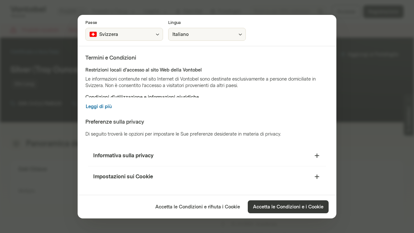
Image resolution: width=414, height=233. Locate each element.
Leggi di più (99, 106)
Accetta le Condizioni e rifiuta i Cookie (197, 207)
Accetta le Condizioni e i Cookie (288, 207)
